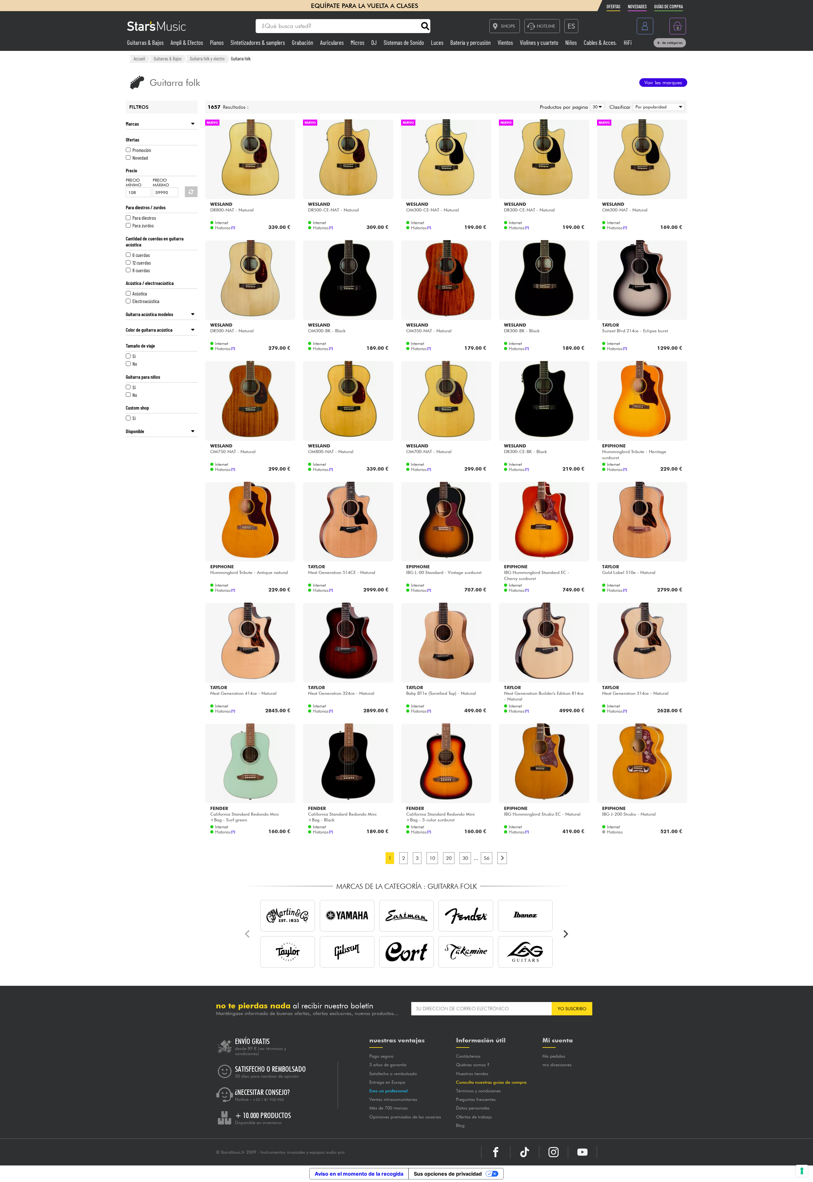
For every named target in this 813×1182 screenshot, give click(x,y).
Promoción (141, 150)
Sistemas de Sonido (404, 42)
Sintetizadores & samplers (258, 42)
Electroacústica (145, 301)
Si (134, 356)
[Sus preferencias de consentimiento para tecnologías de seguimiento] (802, 1171)
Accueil (139, 58)
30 (465, 858)
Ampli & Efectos (187, 42)
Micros (358, 42)
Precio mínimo (133, 182)
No (134, 364)
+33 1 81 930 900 (268, 1099)
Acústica (139, 293)
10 (432, 858)
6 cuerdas (141, 255)
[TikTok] (524, 1152)
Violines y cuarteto (540, 42)
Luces (438, 42)
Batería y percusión (471, 42)
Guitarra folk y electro (207, 58)
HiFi (628, 42)
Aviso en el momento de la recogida (359, 1174)
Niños (571, 42)
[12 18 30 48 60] (596, 107)
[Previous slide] (247, 934)
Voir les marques (663, 82)
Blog (460, 1125)
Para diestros (144, 218)
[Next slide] (565, 934)
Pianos (217, 42)
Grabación (303, 42)
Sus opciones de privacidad (448, 1174)
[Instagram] (553, 1152)
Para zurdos (143, 225)
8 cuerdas (141, 270)
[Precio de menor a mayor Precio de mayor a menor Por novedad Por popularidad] (658, 107)
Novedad (140, 158)
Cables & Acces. (601, 42)
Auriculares (332, 42)
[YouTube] (582, 1152)
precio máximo (161, 182)
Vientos (506, 42)
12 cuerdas (141, 262)
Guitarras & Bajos (146, 42)
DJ (374, 42)
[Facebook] (495, 1152)
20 (449, 858)
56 (486, 858)
